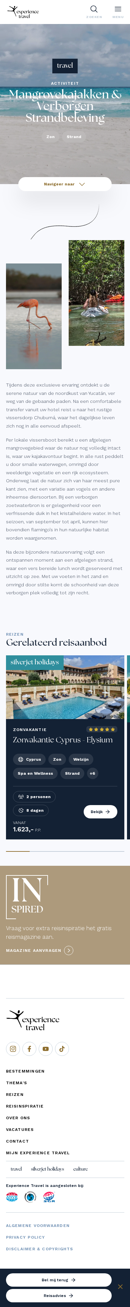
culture (80, 1169)
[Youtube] (46, 1049)
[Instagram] (13, 1049)
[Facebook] (29, 1049)
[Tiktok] (62, 1049)
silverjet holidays (47, 1169)
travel (16, 1169)
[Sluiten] (120, 1288)
